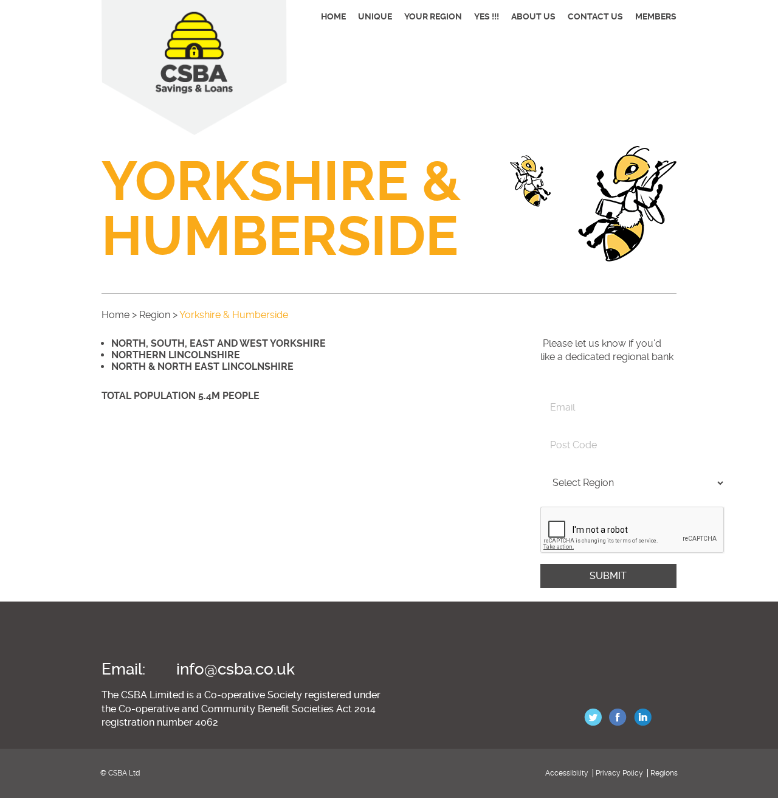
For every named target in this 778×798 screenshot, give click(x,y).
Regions (664, 773)
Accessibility (566, 773)
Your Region (433, 16)
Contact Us (595, 16)
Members (655, 16)
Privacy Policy (619, 773)
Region (154, 315)
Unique (375, 16)
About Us (533, 16)
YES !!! (486, 16)
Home (333, 16)
